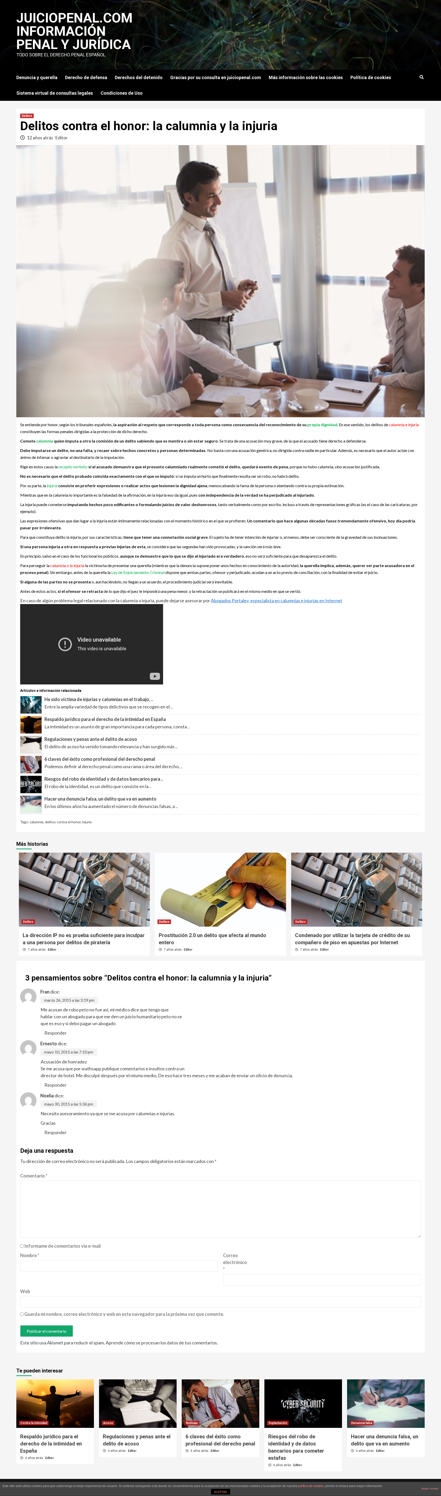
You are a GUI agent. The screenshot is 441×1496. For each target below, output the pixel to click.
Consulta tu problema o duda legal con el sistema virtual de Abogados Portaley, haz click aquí (179, 48)
